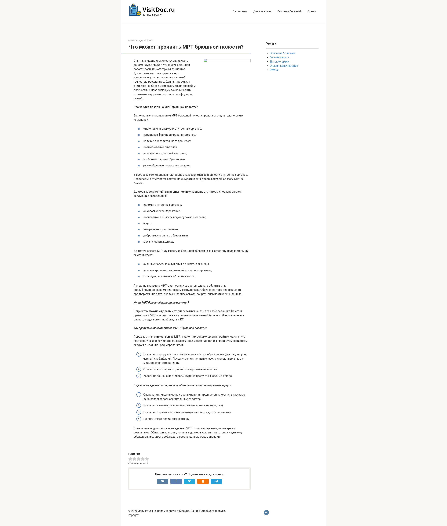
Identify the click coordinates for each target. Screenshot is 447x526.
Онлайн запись (279, 57)
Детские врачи (262, 11)
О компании (240, 11)
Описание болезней (289, 11)
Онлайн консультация (284, 65)
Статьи (311, 11)
